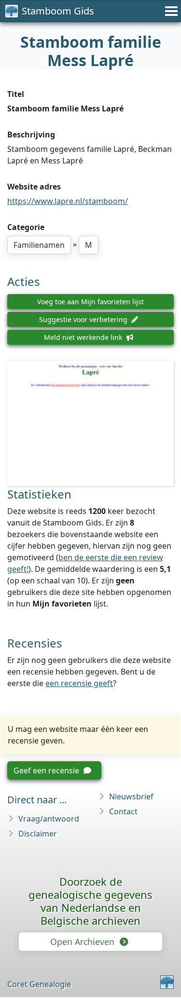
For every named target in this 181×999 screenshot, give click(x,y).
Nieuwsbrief (131, 796)
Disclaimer (37, 833)
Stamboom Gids (58, 10)
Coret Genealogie (39, 984)
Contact (123, 811)
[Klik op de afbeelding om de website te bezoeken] (90, 423)
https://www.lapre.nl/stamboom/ (67, 201)
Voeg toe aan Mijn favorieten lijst (90, 301)
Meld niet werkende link (84, 337)
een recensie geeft (79, 683)
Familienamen (39, 245)
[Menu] (170, 11)
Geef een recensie (47, 770)
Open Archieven (83, 941)
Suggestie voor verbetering (84, 319)
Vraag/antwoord (48, 818)
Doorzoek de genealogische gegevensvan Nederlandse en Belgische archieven (90, 901)
